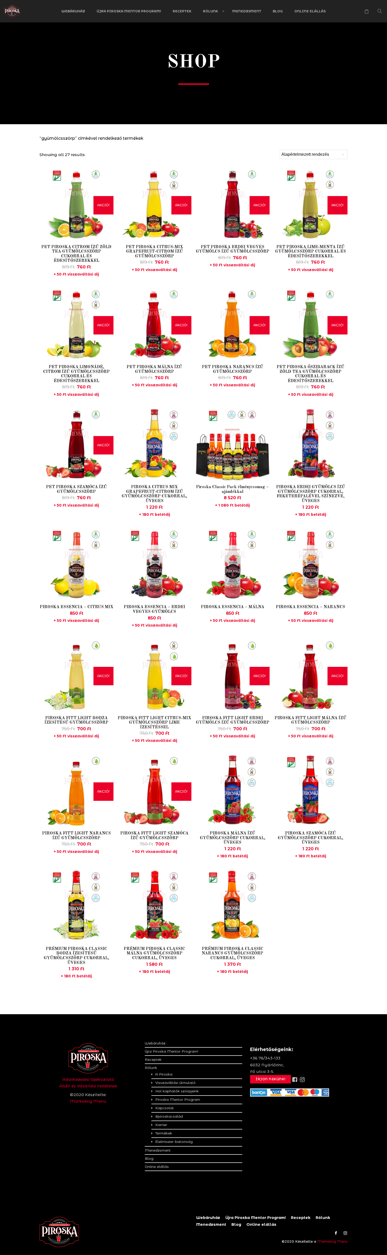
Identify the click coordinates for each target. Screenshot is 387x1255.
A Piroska (163, 1074)
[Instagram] (344, 1233)
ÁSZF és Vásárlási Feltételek (88, 1085)
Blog (278, 11)
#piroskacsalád (169, 1116)
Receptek (182, 11)
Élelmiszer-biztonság (174, 1141)
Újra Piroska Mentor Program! (129, 11)
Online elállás (310, 11)
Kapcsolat (164, 1108)
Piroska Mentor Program (177, 1099)
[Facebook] (336, 1233)
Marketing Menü (88, 1101)
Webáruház (73, 11)
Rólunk (210, 11)
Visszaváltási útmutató (175, 1083)
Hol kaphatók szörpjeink (177, 1091)
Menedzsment (246, 11)
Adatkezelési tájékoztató (88, 1079)
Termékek (163, 1133)
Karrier (161, 1125)
